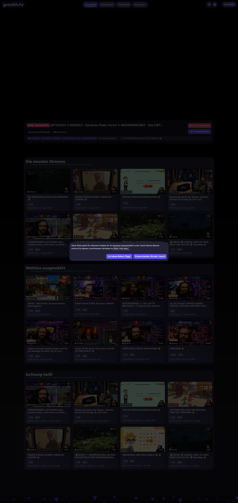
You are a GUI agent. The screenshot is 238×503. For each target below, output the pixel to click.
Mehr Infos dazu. (121, 248)
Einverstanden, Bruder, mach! (150, 256)
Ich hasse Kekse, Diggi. (119, 256)
